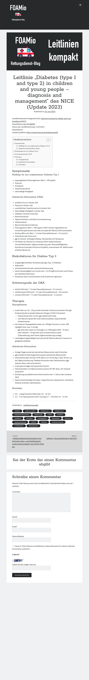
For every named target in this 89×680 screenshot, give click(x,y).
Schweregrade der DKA (23, 154)
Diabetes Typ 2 (59, 411)
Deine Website (18, 536)
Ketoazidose (55, 418)
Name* (14, 517)
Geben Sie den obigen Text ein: (24, 564)
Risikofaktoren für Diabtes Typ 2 (26, 151)
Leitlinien (44, 422)
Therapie (18, 157)
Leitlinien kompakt (30, 405)
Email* (14, 526)
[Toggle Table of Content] (47, 140)
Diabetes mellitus (30, 411)
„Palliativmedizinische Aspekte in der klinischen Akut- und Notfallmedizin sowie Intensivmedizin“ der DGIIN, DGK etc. (28, 442)
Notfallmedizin (19, 426)
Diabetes (17, 411)
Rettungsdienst (33, 426)
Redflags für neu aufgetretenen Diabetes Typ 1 (34, 146)
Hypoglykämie (24, 159)
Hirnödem (22, 165)
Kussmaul (68, 418)
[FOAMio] (18, 25)
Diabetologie (38, 415)
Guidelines (17, 418)
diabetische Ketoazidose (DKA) (29, 148)
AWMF (32, 124)
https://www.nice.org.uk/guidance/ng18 (42, 132)
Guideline (60, 415)
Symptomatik (20, 143)
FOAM (50, 415)
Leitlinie (33, 422)
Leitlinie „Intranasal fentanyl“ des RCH (61, 438)
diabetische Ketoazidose (27, 162)
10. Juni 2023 (50, 111)
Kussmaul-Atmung (20, 422)
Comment (16, 492)
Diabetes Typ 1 (45, 411)
